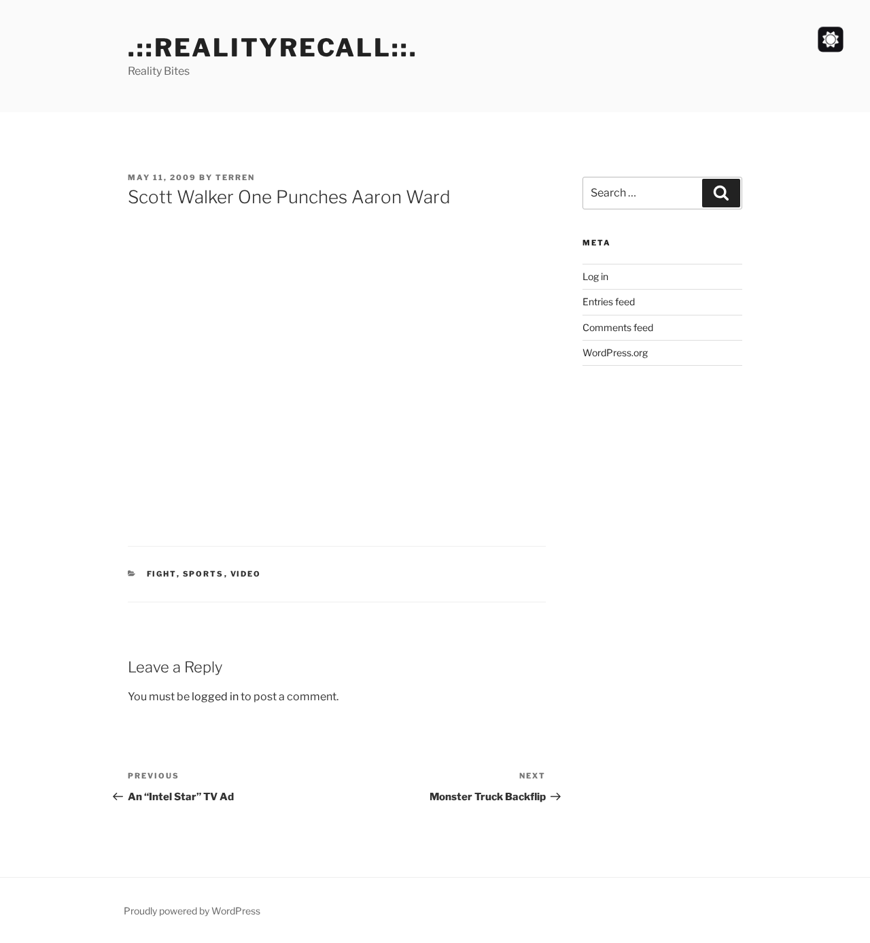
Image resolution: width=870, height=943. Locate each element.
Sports (203, 574)
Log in (595, 276)
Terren (235, 177)
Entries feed (608, 301)
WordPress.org (615, 352)
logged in (215, 696)
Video (246, 574)
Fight (162, 574)
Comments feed (617, 327)
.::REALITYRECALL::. (273, 48)
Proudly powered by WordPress (192, 910)
